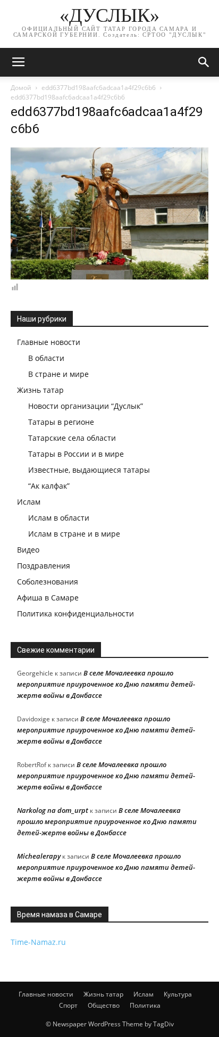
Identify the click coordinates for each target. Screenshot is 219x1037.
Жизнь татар (40, 390)
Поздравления (43, 566)
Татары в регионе (61, 422)
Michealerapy (39, 856)
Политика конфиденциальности (75, 613)
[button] (204, 62)
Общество (104, 1005)
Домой (21, 87)
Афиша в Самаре (48, 597)
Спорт (68, 1005)
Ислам (28, 502)
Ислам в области (58, 518)
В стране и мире (58, 374)
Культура (178, 994)
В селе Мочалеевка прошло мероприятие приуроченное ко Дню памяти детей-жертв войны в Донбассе (106, 684)
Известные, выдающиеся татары (89, 470)
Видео (28, 550)
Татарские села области (72, 438)
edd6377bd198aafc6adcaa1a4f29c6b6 (98, 87)
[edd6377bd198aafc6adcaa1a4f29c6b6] (109, 277)
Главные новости (48, 342)
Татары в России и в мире (76, 454)
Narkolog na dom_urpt (52, 810)
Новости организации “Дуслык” (85, 406)
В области (46, 358)
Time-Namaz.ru (38, 942)
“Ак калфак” (49, 486)
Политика (145, 1005)
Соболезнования (47, 582)
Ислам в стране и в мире (74, 534)
